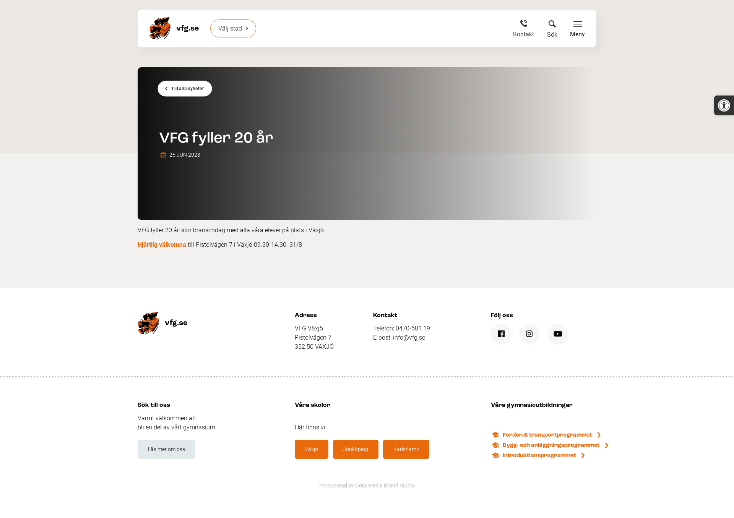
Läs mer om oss (166, 449)
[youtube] (557, 334)
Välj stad (230, 28)
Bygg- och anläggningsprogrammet (551, 445)
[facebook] (501, 334)
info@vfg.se (409, 337)
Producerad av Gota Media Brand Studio (367, 485)
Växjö (311, 449)
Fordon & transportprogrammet (547, 435)
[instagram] (529, 334)
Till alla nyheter (187, 88)
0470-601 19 (413, 328)
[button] (724, 105)
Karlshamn (406, 449)
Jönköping (355, 449)
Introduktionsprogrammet (539, 456)
